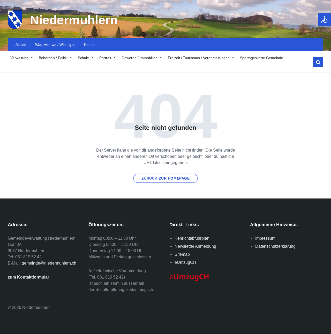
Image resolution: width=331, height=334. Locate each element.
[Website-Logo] (15, 27)
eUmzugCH (185, 262)
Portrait (105, 58)
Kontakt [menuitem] (90, 44)
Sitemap (182, 254)
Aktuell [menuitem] (21, 44)
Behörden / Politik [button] (53, 58)
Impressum (265, 238)
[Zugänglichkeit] (324, 19)
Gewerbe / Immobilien (139, 58)
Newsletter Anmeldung (195, 246)
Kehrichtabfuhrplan (192, 238)
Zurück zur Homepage (165, 178)
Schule (83, 58)
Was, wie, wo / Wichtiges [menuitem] (55, 44)
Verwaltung (19, 58)
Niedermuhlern (74, 20)
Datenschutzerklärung (275, 246)
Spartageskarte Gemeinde (261, 58)
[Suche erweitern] (318, 62)
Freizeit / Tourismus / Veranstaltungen (199, 58)
